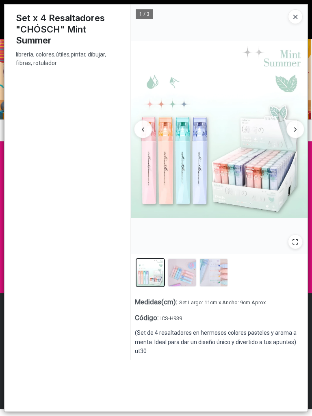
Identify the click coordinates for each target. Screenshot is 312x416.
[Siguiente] (295, 129)
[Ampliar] (295, 241)
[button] (150, 272)
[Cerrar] (295, 16)
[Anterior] (143, 129)
